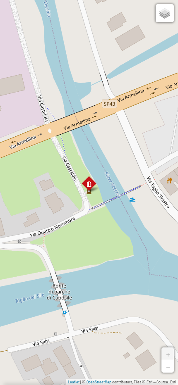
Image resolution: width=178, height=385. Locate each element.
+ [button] (168, 353)
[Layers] (165, 13)
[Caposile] (89, 183)
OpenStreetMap (99, 381)
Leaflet (73, 381)
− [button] (168, 366)
